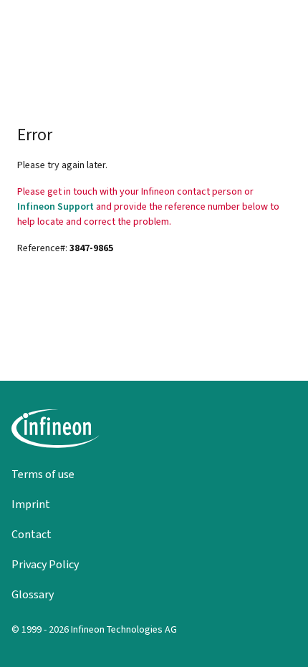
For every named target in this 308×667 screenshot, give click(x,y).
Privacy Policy (45, 564)
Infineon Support (55, 206)
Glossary (32, 594)
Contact (31, 534)
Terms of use (42, 474)
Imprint (30, 504)
